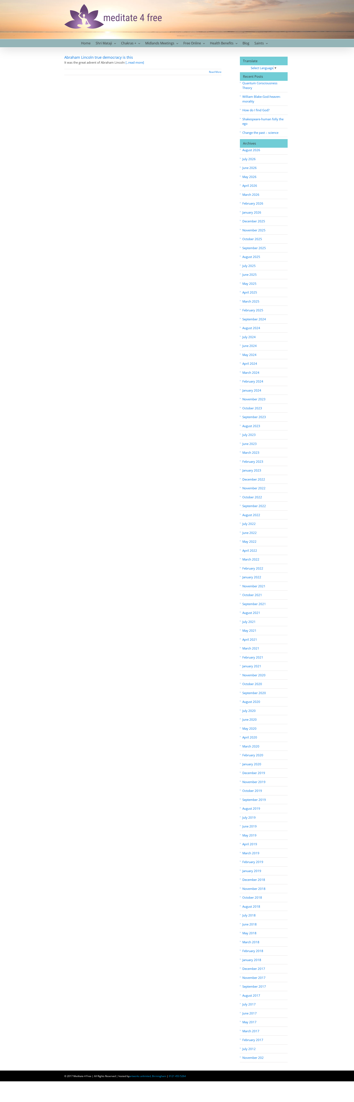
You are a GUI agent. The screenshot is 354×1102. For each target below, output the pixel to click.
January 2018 (251, 960)
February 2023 (252, 461)
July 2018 (249, 915)
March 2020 (250, 746)
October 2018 (252, 897)
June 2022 (249, 533)
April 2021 (249, 639)
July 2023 (249, 435)
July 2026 (249, 159)
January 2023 (251, 470)
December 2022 (253, 479)
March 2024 (250, 372)
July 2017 (249, 1004)
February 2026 (252, 203)
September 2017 (254, 986)
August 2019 (251, 808)
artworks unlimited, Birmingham (147, 1076)
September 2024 (254, 319)
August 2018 (251, 906)
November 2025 (254, 230)
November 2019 (254, 782)
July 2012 (249, 1049)
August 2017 (251, 995)
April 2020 (249, 737)
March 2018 (250, 942)
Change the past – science (260, 133)
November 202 (253, 1058)
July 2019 (249, 817)
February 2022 (252, 568)
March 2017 (250, 1031)
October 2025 (252, 239)
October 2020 (252, 684)
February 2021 (252, 657)
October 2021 (252, 595)
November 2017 (254, 978)
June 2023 (249, 444)
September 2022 (254, 506)
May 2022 (249, 541)
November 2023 (254, 399)
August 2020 (251, 702)
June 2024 (249, 346)
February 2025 (252, 310)
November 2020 (254, 675)
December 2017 (253, 969)
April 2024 (249, 363)
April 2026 (249, 185)
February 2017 (252, 1040)
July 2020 (249, 711)
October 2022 (252, 497)
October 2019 (252, 791)
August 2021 (251, 613)
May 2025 (249, 283)
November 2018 (254, 889)
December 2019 (253, 773)
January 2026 (251, 212)
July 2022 (249, 524)
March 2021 (250, 648)
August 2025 (251, 257)
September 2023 (254, 417)
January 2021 (251, 666)
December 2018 (253, 880)
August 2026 (251, 150)
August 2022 (251, 515)
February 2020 (252, 755)
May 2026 (249, 177)
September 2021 (254, 604)
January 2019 (251, 871)
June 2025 (249, 274)
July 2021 (249, 622)
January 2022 (251, 577)
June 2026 (249, 168)
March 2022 (250, 559)
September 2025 (254, 248)
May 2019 (249, 835)
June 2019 (249, 826)
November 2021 (254, 586)
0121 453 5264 (177, 1076)
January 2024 (251, 390)
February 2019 (252, 862)
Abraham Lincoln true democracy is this (98, 57)
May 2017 (249, 1022)
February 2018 (252, 951)
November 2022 (254, 488)
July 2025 (249, 266)
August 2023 (251, 426)
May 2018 (249, 933)
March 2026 (250, 194)
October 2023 (252, 408)
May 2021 (249, 630)
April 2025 (249, 292)
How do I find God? (255, 110)
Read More (215, 72)
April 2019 (249, 844)
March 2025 (250, 301)
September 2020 (254, 693)
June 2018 (249, 924)
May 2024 (249, 355)
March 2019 (250, 853)
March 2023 (250, 452)
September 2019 (254, 800)
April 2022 (249, 550)
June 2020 (249, 719)
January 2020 (251, 764)
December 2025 (253, 221)
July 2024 (249, 337)
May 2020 (249, 728)
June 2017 (249, 1013)
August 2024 (251, 328)
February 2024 (252, 381)
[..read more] (135, 62)
